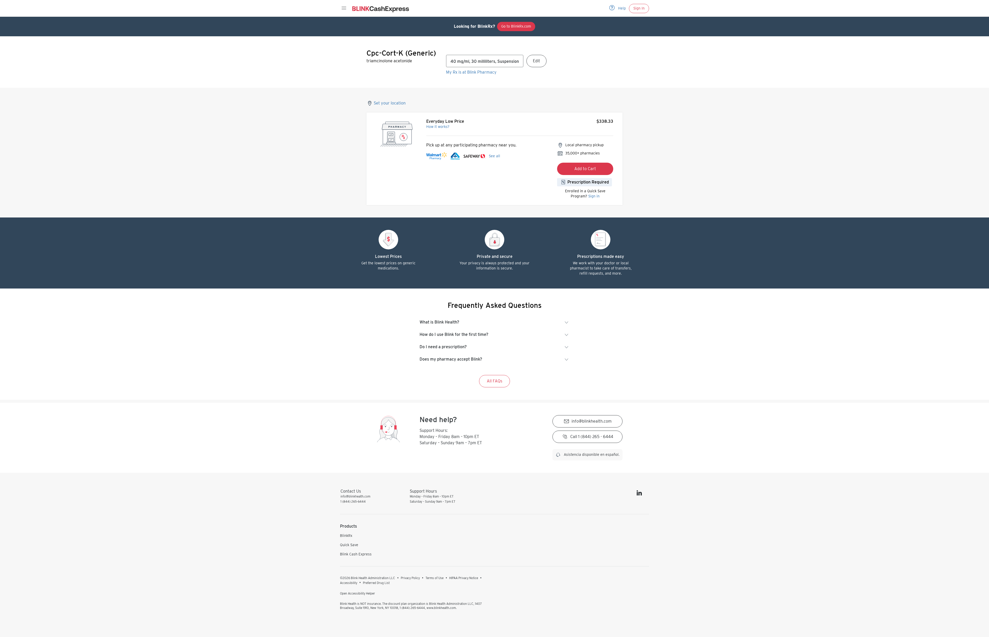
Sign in (594, 196)
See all (494, 156)
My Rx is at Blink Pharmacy (471, 72)
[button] (343, 8)
